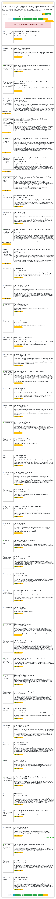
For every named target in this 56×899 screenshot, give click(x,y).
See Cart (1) (50, 21)
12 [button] (38, 19)
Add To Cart (19, 39)
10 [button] (33, 19)
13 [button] (41, 19)
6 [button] (24, 19)
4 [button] (20, 19)
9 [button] (31, 19)
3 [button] (18, 19)
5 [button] (22, 19)
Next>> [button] (45, 19)
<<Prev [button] (10, 19)
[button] (43, 14)
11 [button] (36, 19)
